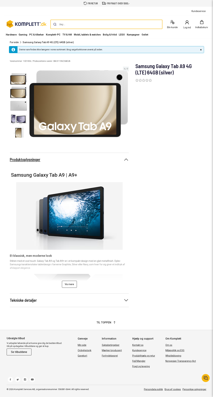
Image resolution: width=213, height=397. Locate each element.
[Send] (55, 24)
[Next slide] (126, 104)
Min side (82, 345)
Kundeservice (139, 350)
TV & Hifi (67, 34)
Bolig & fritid (110, 34)
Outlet (145, 34)
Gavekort (82, 355)
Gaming (23, 34)
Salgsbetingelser (110, 345)
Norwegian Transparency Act (180, 361)
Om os (168, 345)
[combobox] (106, 24)
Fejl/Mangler (138, 361)
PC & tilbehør (36, 34)
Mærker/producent (112, 350)
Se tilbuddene (19, 352)
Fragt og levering (141, 366)
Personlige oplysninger (194, 389)
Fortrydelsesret (110, 355)
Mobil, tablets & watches (87, 34)
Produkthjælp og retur (143, 355)
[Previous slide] (31, 104)
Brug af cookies (173, 389)
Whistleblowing (173, 355)
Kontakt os (137, 345)
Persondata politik (153, 389)
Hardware (11, 34)
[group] (78, 104)
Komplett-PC (53, 34)
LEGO (122, 34)
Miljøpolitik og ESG (174, 350)
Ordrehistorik (84, 350)
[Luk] (200, 49)
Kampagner (133, 34)
